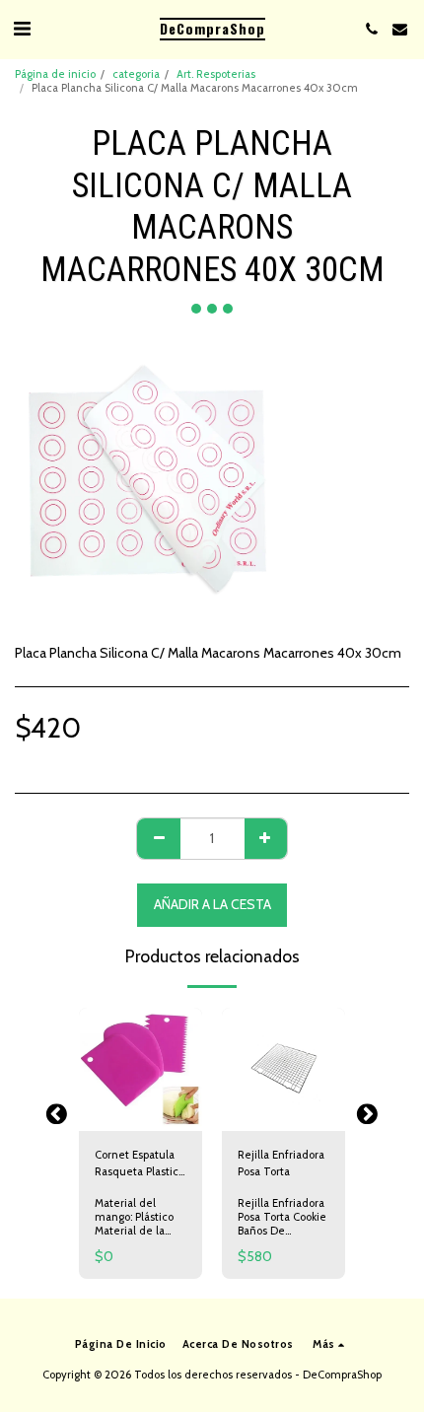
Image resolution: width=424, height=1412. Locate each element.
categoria (136, 74)
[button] (21, 28)
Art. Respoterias (216, 74)
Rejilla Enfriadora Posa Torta (281, 1163)
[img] (140, 1069)
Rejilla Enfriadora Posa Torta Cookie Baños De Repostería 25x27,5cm (282, 1230)
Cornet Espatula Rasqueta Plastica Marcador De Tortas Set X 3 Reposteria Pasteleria (139, 1164)
